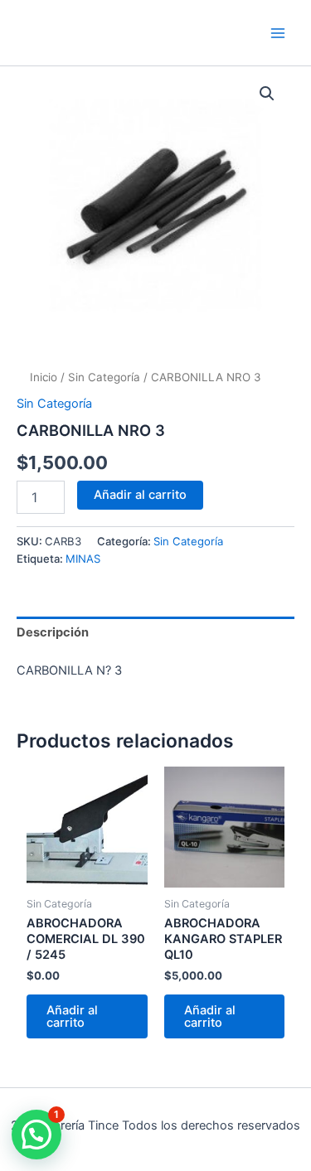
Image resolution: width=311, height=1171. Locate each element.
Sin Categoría (104, 377)
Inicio (43, 377)
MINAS (83, 558)
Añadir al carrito (140, 494)
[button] (267, 94)
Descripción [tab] (53, 632)
